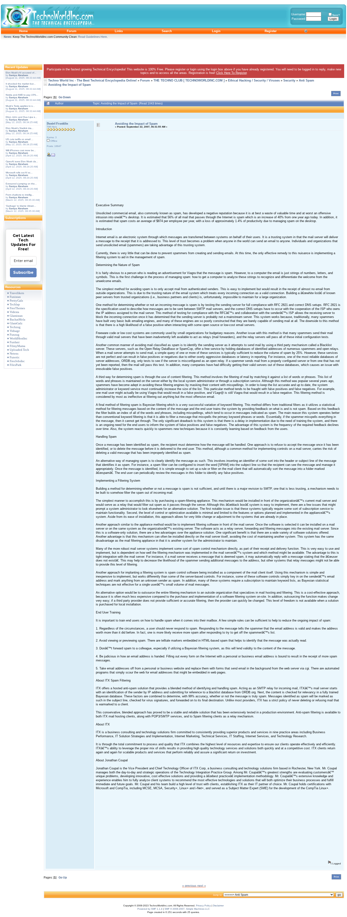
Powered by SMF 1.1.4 (149, 909)
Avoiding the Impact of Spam (69, 84)
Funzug (14, 334)
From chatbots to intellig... (20, 194)
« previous (189, 885)
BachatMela (17, 319)
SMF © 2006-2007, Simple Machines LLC (187, 909)
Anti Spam (306, 80)
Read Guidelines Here (92, 36)
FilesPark (15, 365)
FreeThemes (17, 308)
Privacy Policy (203, 905)
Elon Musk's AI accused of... (21, 72)
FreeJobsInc (17, 361)
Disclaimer (218, 905)
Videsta (14, 312)
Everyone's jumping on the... (21, 183)
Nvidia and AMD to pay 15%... (22, 95)
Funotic (15, 357)
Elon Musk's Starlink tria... (20, 128)
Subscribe (23, 272)
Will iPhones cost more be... (21, 150)
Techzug (15, 327)
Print (336, 93)
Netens (14, 353)
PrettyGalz (16, 300)
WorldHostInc (18, 338)
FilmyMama (17, 346)
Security (289, 80)
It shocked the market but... (21, 83)
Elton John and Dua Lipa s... (21, 117)
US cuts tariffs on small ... (19, 139)
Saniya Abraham (18, 75)
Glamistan (16, 315)
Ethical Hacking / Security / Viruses (254, 80)
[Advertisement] (173, 50)
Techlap (15, 304)
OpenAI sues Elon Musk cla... (22, 161)
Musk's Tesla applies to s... (20, 106)
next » (201, 885)
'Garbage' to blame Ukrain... (21, 206)
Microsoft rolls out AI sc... (19, 172)
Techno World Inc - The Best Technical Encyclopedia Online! (92, 80)
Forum (145, 80)
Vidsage (15, 331)
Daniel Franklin (57, 123)
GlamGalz (16, 323)
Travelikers (17, 293)
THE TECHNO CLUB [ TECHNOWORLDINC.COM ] (188, 80)
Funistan (15, 297)
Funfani (15, 342)
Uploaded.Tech (19, 349)
